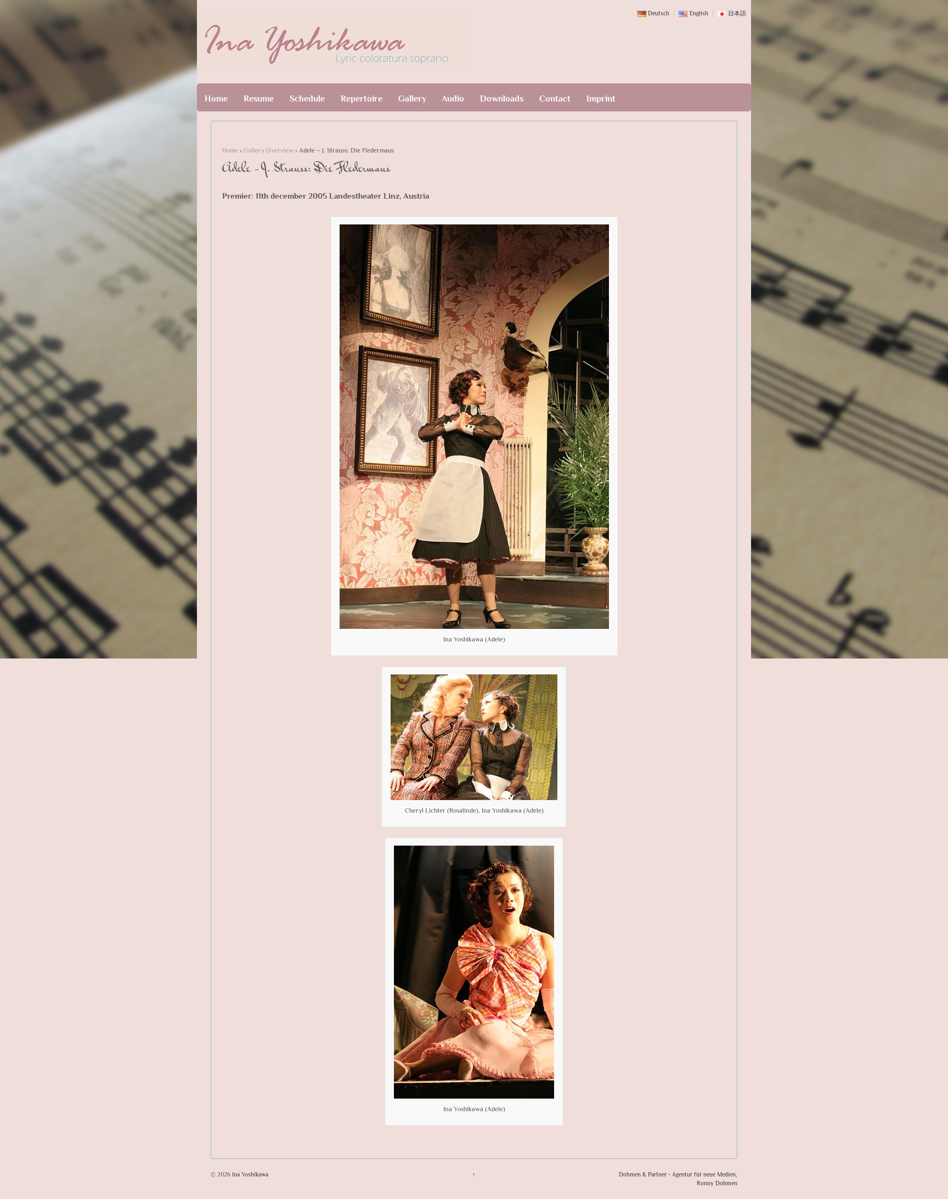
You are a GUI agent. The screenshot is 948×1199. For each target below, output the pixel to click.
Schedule (307, 99)
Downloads (501, 99)
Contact (555, 99)
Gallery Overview (269, 150)
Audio (453, 99)
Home (216, 99)
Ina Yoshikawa (249, 1174)
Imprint (601, 99)
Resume (259, 99)
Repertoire (361, 99)
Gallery (412, 99)
